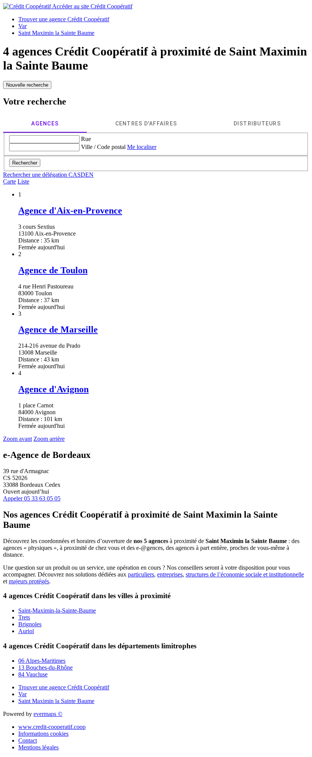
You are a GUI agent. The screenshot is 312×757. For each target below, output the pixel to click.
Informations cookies (43, 733)
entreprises (170, 574)
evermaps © (47, 714)
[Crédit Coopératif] (27, 6)
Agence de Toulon (53, 270)
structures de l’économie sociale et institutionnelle (245, 574)
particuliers (141, 574)
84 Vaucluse (33, 674)
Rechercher (24, 163)
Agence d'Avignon (53, 389)
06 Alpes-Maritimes (41, 660)
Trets (24, 617)
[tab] (45, 123)
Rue (86, 139)
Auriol (26, 631)
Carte (9, 181)
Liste (23, 181)
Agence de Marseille (58, 329)
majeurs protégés (29, 581)
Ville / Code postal (103, 147)
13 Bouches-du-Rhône (45, 667)
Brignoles (29, 624)
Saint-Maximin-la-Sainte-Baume (57, 610)
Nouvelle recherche (27, 85)
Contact (27, 740)
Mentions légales (38, 747)
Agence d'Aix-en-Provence (70, 210)
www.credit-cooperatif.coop (52, 727)
